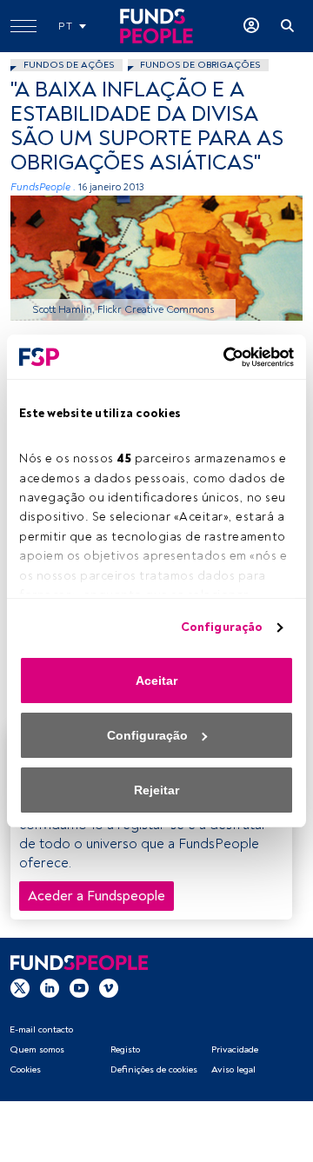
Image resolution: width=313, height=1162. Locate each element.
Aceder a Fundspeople (96, 896)
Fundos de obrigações (200, 64)
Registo (125, 1049)
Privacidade (234, 1049)
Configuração (222, 627)
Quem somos (37, 1049)
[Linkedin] (49, 987)
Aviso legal (233, 1069)
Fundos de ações (68, 64)
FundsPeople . (43, 187)
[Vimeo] (108, 987)
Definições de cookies (153, 1069)
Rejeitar (156, 790)
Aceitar (156, 680)
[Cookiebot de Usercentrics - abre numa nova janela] (222, 357)
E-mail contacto (41, 1029)
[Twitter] (20, 987)
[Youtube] (79, 987)
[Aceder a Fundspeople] (251, 26)
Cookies (25, 1069)
